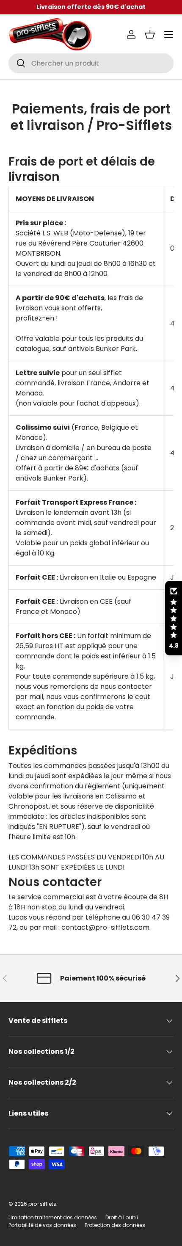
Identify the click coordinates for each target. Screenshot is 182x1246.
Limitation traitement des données (52, 1217)
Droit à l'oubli (121, 1217)
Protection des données (115, 1225)
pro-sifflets (42, 1203)
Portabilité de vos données (42, 1225)
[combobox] (91, 63)
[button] (150, 34)
